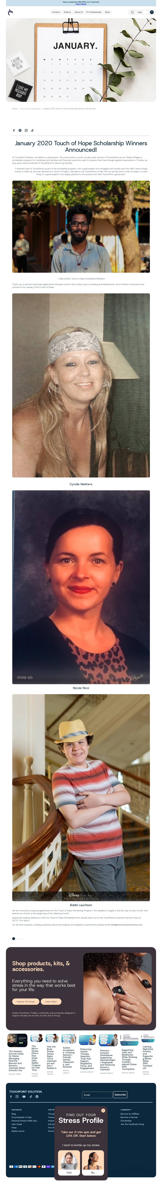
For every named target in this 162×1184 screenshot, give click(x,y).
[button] (132, 12)
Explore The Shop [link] (26, 1001)
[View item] (11, 1096)
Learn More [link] (51, 1001)
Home (14, 109)
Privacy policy (131, 1172)
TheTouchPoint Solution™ (126, 1170)
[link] (81, 1125)
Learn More (81, 4)
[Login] (152, 12)
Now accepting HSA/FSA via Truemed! (81, 2)
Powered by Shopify (145, 1170)
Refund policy (117, 1172)
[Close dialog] (103, 1110)
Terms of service (146, 1172)
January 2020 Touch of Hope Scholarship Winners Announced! (69, 109)
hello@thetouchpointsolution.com (126, 925)
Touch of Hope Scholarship (30, 109)
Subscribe (120, 1094)
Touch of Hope (133, 157)
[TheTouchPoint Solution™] (10, 12)
